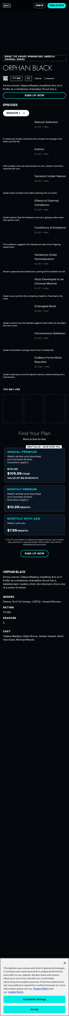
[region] (34, 50)
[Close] (65, 963)
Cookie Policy (15, 992)
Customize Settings (34, 999)
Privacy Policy (41, 988)
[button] (34, 95)
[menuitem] (7, 6)
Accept (34, 1009)
